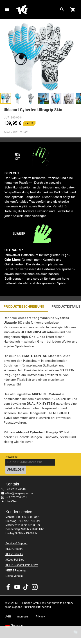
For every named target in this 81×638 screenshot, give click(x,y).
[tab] (5, 98)
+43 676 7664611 (16, 497)
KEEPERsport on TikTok (26, 587)
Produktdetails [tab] (66, 306)
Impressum (23, 616)
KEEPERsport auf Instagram (35, 587)
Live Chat (11, 501)
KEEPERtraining (15, 570)
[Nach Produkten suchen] (62, 9)
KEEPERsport (13, 548)
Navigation (7, 9)
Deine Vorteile (14, 576)
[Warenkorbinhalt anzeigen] (72, 9)
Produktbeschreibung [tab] (24, 306)
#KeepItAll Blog (14, 559)
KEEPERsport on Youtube (17, 587)
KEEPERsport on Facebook (8, 587)
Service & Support (16, 543)
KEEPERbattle (14, 554)
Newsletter (11, 456)
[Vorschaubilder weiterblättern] (75, 98)
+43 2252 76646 (15, 489)
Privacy (40, 616)
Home (37, 9)
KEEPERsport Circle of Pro (21, 565)
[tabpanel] (40, 382)
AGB (8, 616)
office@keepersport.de (19, 493)
